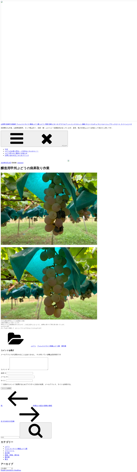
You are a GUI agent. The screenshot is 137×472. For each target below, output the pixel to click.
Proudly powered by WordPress (11, 470)
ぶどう (33, 346)
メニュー (64, 145)
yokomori (20, 163)
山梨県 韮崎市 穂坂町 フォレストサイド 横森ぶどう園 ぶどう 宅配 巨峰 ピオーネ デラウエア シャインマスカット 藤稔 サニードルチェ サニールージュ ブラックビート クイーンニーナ (66, 124)
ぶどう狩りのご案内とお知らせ (16, 153)
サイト (3, 380)
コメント (5, 369)
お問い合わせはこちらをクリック (17, 155)
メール (4, 377)
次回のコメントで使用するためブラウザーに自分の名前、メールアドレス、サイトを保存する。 (37, 384)
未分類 (7, 453)
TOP (6, 149)
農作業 (63, 346)
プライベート (9, 451)
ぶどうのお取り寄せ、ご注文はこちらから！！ (22, 151)
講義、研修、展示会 (12, 455)
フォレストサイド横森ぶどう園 (48, 346)
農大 (6, 459)
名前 (3, 373)
